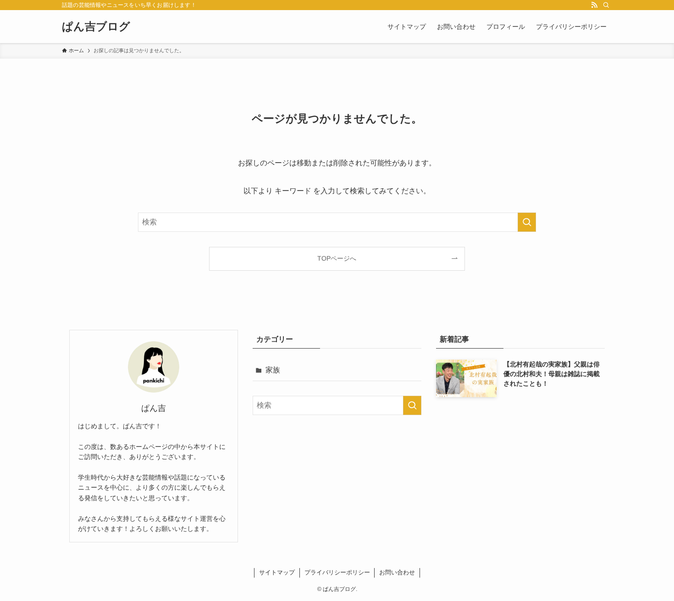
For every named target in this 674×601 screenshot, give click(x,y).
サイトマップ (277, 572)
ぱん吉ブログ (96, 26)
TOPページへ (336, 258)
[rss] (594, 5)
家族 (272, 370)
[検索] (606, 5)
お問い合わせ (397, 572)
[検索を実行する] (527, 222)
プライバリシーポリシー (337, 572)
